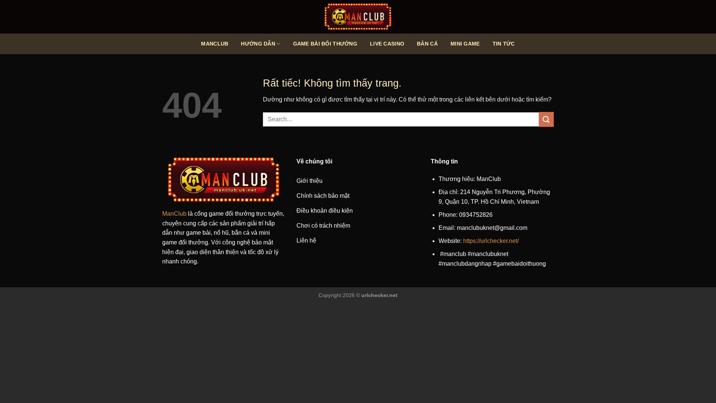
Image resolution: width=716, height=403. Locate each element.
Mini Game (465, 44)
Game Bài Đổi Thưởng (325, 44)
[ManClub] (358, 17)
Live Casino (387, 44)
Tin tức (504, 44)
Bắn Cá (427, 44)
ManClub (214, 44)
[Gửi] (546, 119)
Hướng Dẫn (258, 44)
